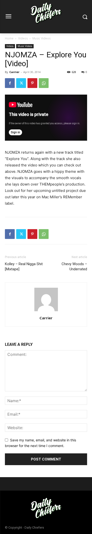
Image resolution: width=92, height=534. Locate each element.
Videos (23, 38)
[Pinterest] (32, 83)
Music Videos (41, 38)
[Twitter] (21, 83)
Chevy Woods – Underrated (74, 266)
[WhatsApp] (44, 83)
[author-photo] (46, 311)
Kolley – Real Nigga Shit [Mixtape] (24, 266)
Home (9, 38)
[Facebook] (10, 83)
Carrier (14, 72)
